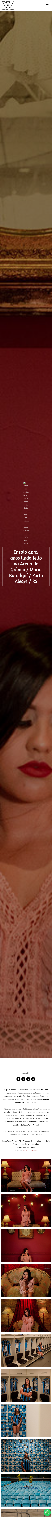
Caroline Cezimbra (30, 1150)
